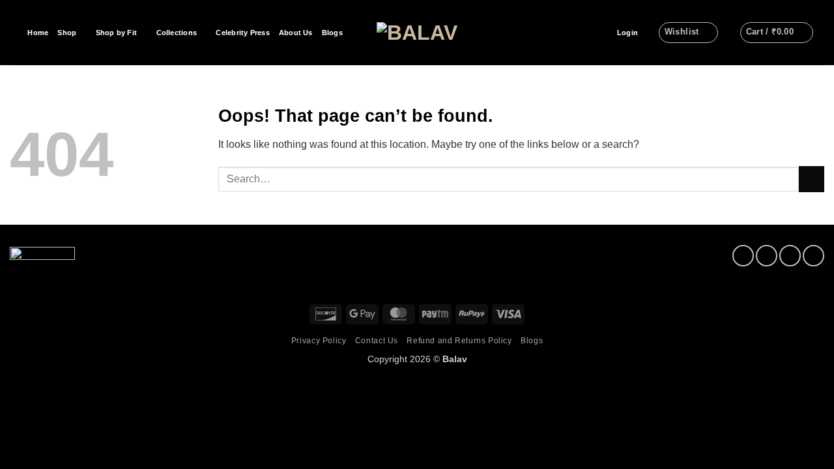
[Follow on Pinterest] (790, 255)
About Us (296, 32)
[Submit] (811, 179)
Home (37, 32)
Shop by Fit (116, 32)
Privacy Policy (319, 340)
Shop (66, 32)
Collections (176, 32)
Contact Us (376, 340)
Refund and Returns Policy (459, 340)
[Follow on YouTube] (813, 255)
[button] (627, 32)
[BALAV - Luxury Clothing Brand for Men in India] (417, 32)
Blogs (332, 32)
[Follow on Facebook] (743, 255)
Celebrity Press (242, 32)
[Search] (14, 32)
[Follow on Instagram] (766, 255)
